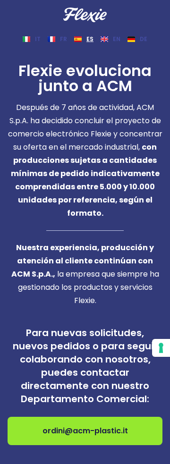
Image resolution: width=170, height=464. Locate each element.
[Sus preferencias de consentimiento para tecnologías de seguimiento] (161, 348)
